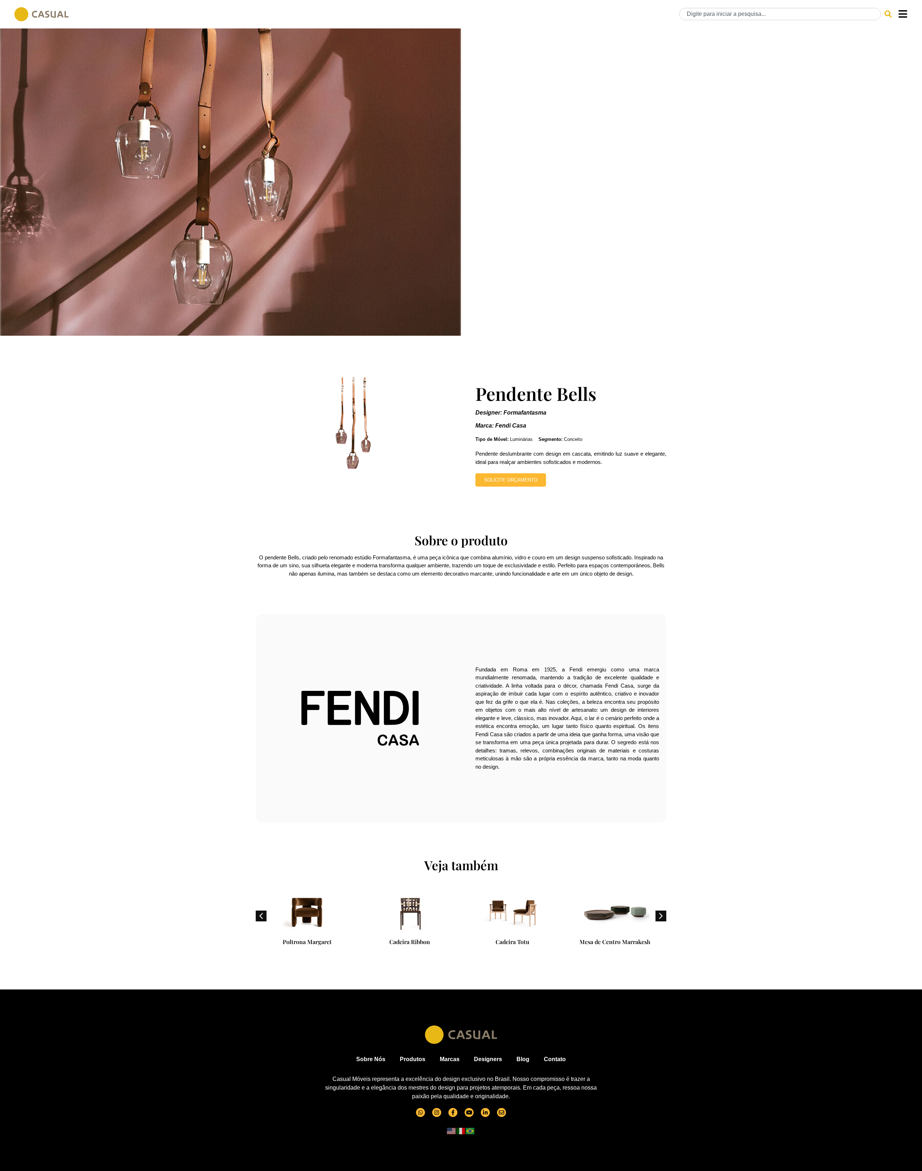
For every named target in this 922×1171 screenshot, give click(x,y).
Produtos (412, 1059)
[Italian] (461, 1130)
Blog (522, 1059)
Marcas (450, 1059)
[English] (451, 1130)
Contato (555, 1059)
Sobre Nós (370, 1059)
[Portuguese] (470, 1130)
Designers (488, 1059)
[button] (660, 916)
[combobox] (780, 14)
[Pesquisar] (888, 14)
